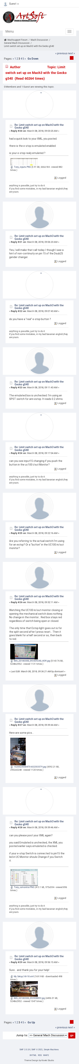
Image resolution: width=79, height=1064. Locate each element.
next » (71, 53)
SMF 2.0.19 (24, 1049)
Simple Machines (51, 1049)
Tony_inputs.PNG (22, 167)
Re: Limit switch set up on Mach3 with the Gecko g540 (39, 126)
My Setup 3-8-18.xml (23, 976)
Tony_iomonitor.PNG (23, 887)
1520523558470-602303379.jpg (29, 766)
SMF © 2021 (37, 1049)
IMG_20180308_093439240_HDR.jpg (31, 661)
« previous (61, 53)
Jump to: (22, 1035)
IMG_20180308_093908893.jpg (29, 998)
